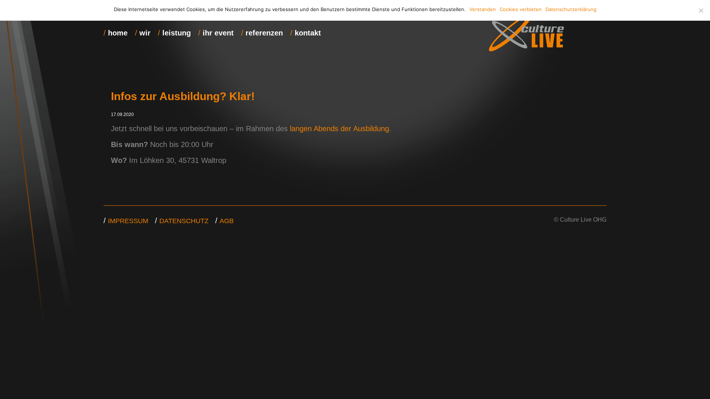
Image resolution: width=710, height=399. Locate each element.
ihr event (218, 33)
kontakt (308, 33)
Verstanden (482, 9)
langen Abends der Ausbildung (339, 129)
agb (227, 221)
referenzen (264, 33)
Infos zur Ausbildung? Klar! (183, 96)
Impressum (128, 221)
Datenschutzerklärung (570, 9)
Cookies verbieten (521, 9)
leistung (176, 33)
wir (145, 33)
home (118, 33)
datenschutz (184, 221)
